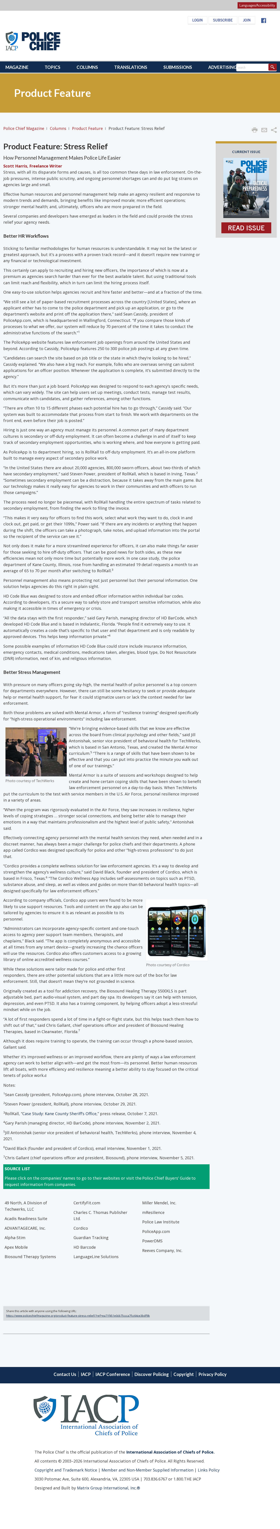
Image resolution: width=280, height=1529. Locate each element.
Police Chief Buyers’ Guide (166, 1178)
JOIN (247, 20)
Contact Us (65, 1374)
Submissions (177, 67)
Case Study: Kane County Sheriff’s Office (59, 1113)
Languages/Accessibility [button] (257, 5)
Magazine (16, 67)
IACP (86, 1374)
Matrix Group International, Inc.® (108, 1487)
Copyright (183, 1374)
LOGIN (197, 20)
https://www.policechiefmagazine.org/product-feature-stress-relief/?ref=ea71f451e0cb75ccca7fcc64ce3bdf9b (78, 1316)
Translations (130, 67)
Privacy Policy (212, 1374)
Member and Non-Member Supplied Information (146, 1469)
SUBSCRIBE (223, 20)
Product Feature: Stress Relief (55, 146)
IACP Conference (112, 1374)
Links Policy (208, 1469)
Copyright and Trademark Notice (66, 1469)
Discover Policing (152, 1374)
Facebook (263, 20)
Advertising (222, 67)
